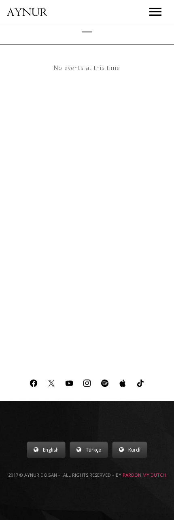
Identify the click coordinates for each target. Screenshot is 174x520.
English (51, 449)
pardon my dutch (144, 475)
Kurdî (134, 449)
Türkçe (93, 449)
